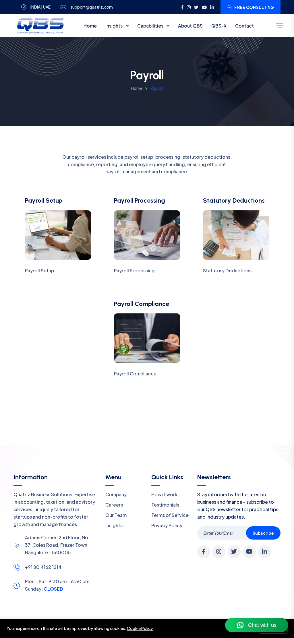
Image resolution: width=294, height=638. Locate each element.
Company (116, 494)
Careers (114, 505)
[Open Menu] (279, 25)
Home (90, 26)
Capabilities (150, 26)
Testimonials (165, 505)
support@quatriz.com (91, 7)
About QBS (190, 26)
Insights (114, 26)
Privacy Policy (166, 525)
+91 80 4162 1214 (43, 567)
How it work (164, 494)
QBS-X (219, 26)
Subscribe (263, 533)
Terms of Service (170, 515)
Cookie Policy (140, 628)
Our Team (116, 515)
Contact (244, 26)
